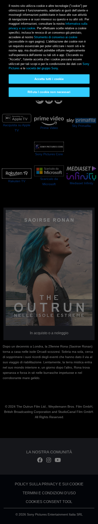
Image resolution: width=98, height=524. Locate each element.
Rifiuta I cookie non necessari (49, 92)
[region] (49, 50)
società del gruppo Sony (42, 68)
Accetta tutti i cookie (49, 79)
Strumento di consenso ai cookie (55, 37)
